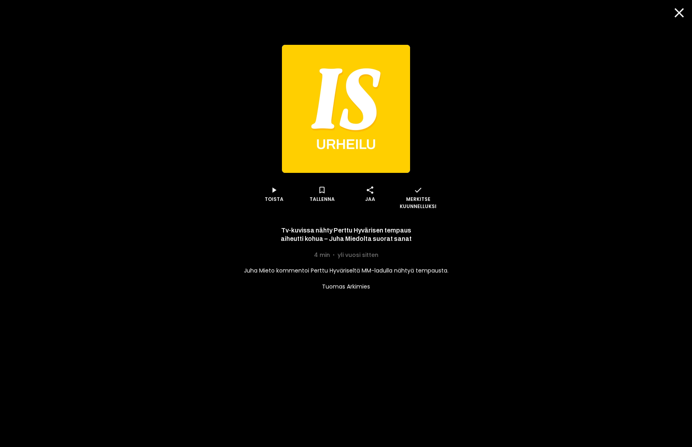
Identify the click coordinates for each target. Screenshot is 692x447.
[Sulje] (679, 13)
